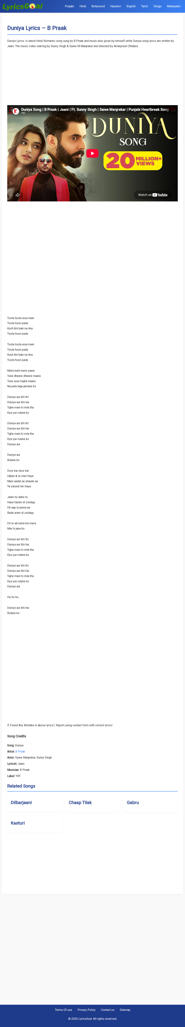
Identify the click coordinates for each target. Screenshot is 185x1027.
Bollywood (98, 6)
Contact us (107, 1010)
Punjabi (69, 6)
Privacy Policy (87, 1010)
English (131, 6)
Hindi (82, 6)
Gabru (133, 802)
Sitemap (125, 1010)
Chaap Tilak (80, 802)
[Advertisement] (92, 74)
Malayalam (173, 6)
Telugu (157, 6)
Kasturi (18, 823)
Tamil (144, 6)
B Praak (20, 751)
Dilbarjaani (21, 802)
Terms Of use (63, 1010)
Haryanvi (115, 6)
